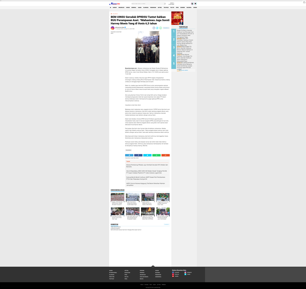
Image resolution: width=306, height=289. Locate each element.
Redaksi (164, 284)
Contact (146, 284)
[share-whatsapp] (160, 28)
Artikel (160, 7)
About (141, 284)
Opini (177, 7)
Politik (172, 7)
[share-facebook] (154, 28)
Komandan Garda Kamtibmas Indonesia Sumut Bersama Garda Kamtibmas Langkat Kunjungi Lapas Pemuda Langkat (185, 66)
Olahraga (145, 7)
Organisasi (121, 7)
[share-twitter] (157, 28)
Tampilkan (166, 224)
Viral (126, 278)
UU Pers (159, 284)
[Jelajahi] (304, 2)
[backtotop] (153, 267)
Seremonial (196, 7)
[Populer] (195, 3)
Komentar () (166, 28)
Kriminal (133, 7)
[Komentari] (165, 155)
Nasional (189, 7)
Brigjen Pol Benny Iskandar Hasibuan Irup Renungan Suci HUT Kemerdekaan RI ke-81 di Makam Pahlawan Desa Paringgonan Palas (185, 34)
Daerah (115, 7)
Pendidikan (153, 7)
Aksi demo (115, 13)
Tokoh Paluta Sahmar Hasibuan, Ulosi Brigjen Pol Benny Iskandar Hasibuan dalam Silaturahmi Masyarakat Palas (184, 58)
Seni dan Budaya (144, 276)
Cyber (154, 284)
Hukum (128, 7)
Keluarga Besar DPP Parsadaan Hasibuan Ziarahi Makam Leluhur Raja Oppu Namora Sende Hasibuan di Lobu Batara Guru (185, 42)
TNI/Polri (166, 7)
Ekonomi (182, 7)
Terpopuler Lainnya (183, 70)
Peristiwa (111, 276)
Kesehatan (127, 272)
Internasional (113, 272)
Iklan (150, 284)
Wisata (141, 278)
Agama (139, 7)
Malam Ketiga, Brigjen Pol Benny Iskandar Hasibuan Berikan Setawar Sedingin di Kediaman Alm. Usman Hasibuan (185, 50)
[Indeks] (192, 3)
